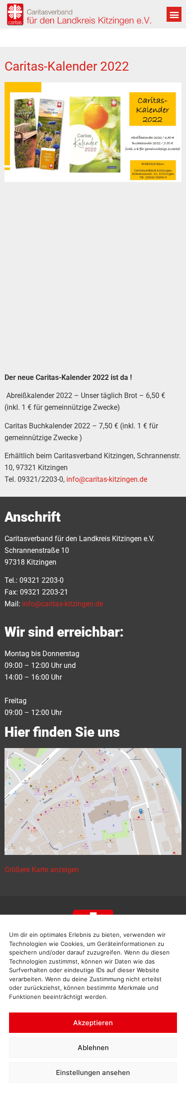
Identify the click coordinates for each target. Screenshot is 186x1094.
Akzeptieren (93, 1022)
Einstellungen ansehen (93, 1072)
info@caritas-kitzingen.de (106, 479)
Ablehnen (93, 1047)
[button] (174, 14)
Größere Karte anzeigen (42, 869)
